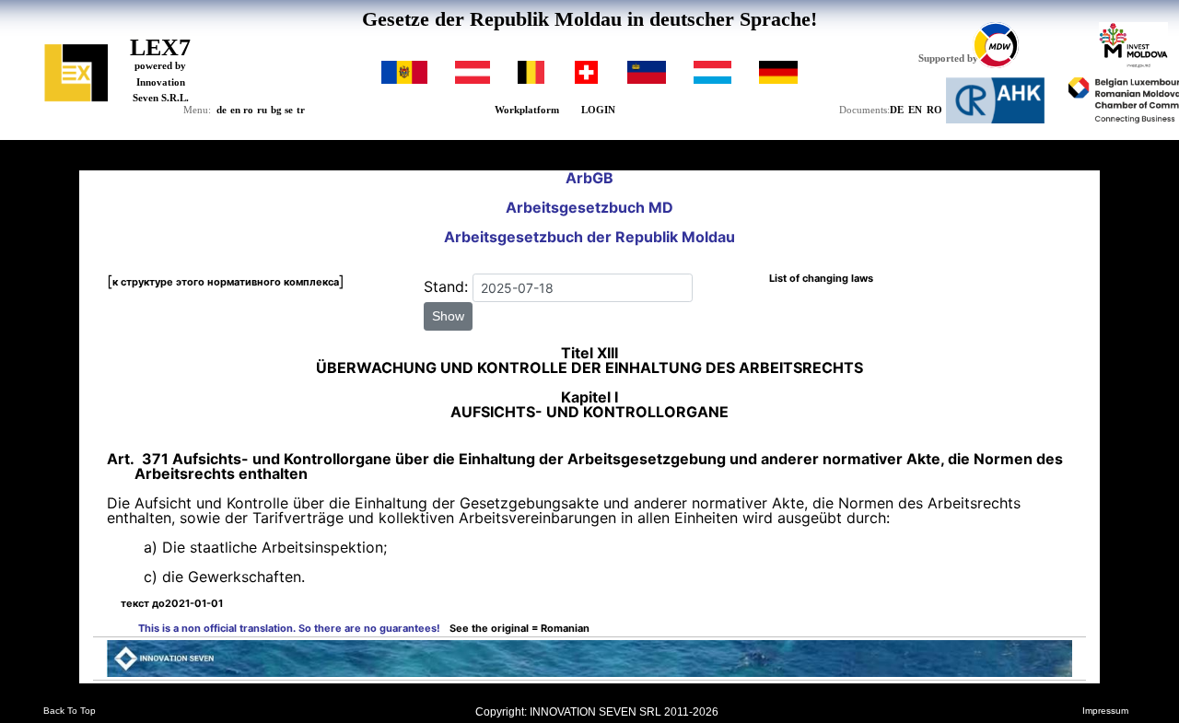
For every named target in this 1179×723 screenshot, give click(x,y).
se (289, 109)
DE (897, 109)
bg (276, 109)
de (221, 109)
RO (934, 109)
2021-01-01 (172, 604)
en (235, 109)
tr (301, 109)
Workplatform (527, 109)
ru (262, 109)
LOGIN (598, 109)
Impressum (1105, 711)
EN (915, 109)
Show (448, 316)
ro (248, 109)
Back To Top (69, 711)
